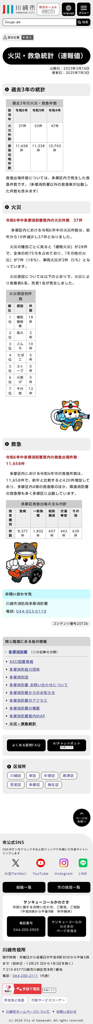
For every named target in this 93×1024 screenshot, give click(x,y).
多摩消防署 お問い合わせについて (39, 685)
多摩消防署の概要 (25, 708)
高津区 (68, 775)
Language (68, 13)
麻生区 (53, 784)
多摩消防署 (18, 652)
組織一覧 (24, 887)
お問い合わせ (66, 1011)
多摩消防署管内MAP (27, 716)
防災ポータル (48, 9)
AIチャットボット (66, 745)
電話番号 (26, 926)
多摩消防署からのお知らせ (32, 692)
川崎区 (16, 775)
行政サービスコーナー (48, 1000)
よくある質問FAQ (26, 745)
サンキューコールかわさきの (67, 926)
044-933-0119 (31, 611)
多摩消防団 (19, 677)
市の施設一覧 (69, 887)
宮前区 (16, 784)
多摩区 (34, 784)
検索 (85, 22)
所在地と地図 (14, 1000)
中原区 (49, 775)
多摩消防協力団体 (25, 669)
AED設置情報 (21, 661)
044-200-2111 (25, 975)
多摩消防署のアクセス (29, 700)
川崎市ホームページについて (28, 1011)
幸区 (33, 775)
